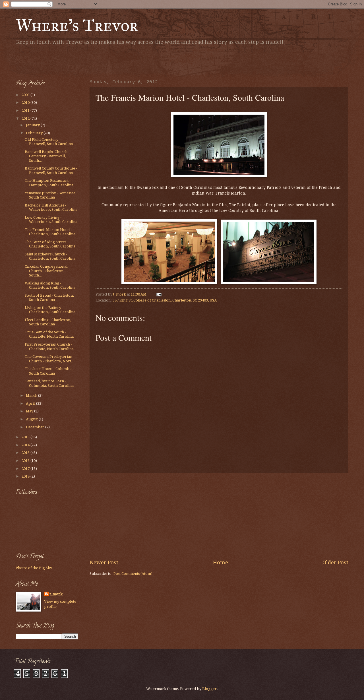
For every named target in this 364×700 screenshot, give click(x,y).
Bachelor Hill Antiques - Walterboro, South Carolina (51, 207)
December (35, 427)
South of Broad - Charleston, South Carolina (49, 297)
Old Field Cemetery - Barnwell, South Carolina (49, 141)
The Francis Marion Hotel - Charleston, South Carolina (50, 232)
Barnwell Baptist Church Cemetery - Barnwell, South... (46, 156)
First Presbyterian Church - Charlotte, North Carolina (49, 346)
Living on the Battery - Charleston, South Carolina (50, 309)
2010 (26, 102)
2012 (26, 118)
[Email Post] (158, 294)
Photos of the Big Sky (34, 568)
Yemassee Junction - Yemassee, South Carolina (50, 195)
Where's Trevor (77, 25)
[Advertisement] (82, 61)
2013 (26, 437)
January (33, 125)
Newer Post (104, 562)
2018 (26, 476)
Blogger (209, 689)
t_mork (56, 594)
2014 (26, 445)
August (32, 419)
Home (220, 562)
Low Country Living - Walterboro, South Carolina (51, 219)
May (30, 411)
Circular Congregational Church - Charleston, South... (46, 270)
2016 (26, 461)
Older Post (335, 562)
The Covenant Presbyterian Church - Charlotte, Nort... (50, 358)
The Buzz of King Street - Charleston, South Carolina (50, 244)
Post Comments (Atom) (132, 573)
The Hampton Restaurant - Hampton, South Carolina (49, 182)
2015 (26, 453)
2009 (26, 95)
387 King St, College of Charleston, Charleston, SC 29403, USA (165, 300)
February (35, 133)
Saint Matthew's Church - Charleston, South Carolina (50, 256)
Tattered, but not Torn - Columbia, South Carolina (49, 383)
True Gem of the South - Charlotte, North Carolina (49, 334)
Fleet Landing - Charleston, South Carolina (48, 322)
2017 (26, 468)
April (31, 403)
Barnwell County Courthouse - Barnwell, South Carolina (51, 170)
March (32, 395)
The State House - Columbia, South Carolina (49, 371)
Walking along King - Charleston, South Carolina (50, 285)
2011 (26, 110)
